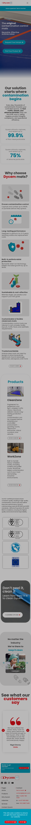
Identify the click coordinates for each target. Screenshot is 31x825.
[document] (15, 412)
